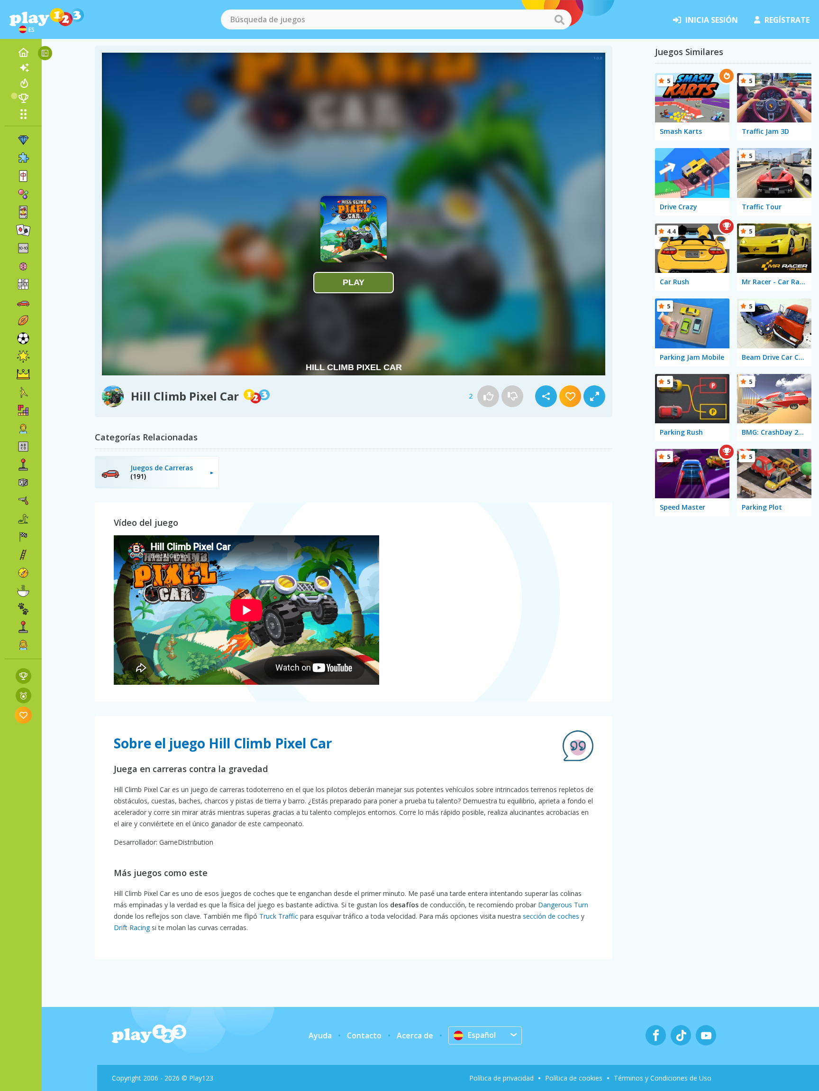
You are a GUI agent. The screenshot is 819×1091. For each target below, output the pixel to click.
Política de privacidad (501, 1077)
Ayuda (320, 1035)
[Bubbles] (23, 194)
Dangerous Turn (563, 904)
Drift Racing (132, 927)
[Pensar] (23, 266)
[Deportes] (23, 320)
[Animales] (23, 609)
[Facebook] (656, 1035)
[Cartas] (23, 212)
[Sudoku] (23, 284)
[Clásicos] (23, 519)
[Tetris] (23, 410)
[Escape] (23, 392)
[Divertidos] (23, 356)
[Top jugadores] (23, 98)
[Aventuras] (23, 573)
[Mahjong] (23, 176)
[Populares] (23, 83)
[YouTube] (706, 1035)
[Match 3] (23, 140)
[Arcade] (23, 465)
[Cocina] (23, 591)
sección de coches (551, 916)
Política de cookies (573, 1077)
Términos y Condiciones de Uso (662, 1077)
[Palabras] (23, 447)
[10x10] (23, 248)
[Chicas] (23, 645)
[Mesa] (23, 483)
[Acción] (23, 501)
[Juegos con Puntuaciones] (23, 676)
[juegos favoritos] (23, 715)
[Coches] (23, 302)
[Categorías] (23, 114)
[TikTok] (681, 1035)
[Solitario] (23, 230)
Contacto (364, 1035)
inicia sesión (711, 20)
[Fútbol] (23, 338)
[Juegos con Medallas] (23, 695)
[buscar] (559, 19)
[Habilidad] (23, 555)
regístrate (787, 20)
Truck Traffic (278, 916)
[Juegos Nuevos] (23, 68)
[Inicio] (23, 52)
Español (482, 1035)
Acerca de (415, 1035)
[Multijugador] (23, 627)
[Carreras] (23, 537)
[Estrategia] (23, 374)
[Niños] (23, 429)
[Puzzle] (23, 158)
